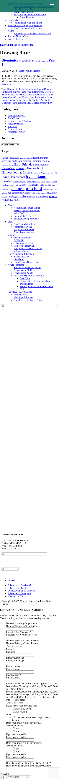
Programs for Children (24, 270)
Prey (50, 102)
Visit (10, 221)
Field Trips (25, 278)
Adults (11, 31)
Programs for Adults (23, 273)
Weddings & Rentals (23, 297)
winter (53, 196)
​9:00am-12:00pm (23, 708)
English (15, 777)
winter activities (11, 199)
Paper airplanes (19, 102)
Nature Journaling (24, 100)
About (11, 205)
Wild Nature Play (42, 197)
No (17, 731)
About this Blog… (16, 115)
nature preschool (27, 188)
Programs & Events (23, 227)
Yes (17, 728)
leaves (43, 182)
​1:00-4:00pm (21, 711)
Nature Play (39, 100)
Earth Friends (25, 70)
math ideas (26, 185)
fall (17, 168)
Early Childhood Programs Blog (16, 45)
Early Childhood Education (21, 254)
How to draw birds (31, 97)
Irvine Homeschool (13, 176)
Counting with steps (34, 89)
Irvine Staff (19, 213)
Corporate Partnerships (24, 245)
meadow (35, 185)
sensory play (30, 193)
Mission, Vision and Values (27, 210)
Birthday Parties (21, 294)
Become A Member (23, 237)
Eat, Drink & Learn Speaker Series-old (32, 33)
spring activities (17, 196)
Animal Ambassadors (24, 232)
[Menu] (52, 6)
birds (21, 89)
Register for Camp (16, 39)
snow (54, 193)
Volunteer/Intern (21, 251)
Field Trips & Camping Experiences (25, 25)
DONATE (19, 240)
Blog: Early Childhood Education (30, 14)
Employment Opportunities (26, 218)
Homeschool (26, 94)
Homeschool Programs (39, 173)
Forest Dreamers (27, 17)
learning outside (33, 181)
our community (16, 192)
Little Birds (19, 259)
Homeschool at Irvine (43, 94)
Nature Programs (16, 264)
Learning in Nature (19, 182)
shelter (38, 193)
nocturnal (46, 189)
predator (44, 102)
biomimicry (39, 160)
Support (11, 235)
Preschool (37, 70)
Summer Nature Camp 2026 (27, 267)
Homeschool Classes (11, 97)
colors (11, 165)
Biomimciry (13, 89)
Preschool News (15, 129)
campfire (5, 165)
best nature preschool (22, 160)
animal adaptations (10, 158)
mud (49, 185)
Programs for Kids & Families (28, 22)
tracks (29, 196)
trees (33, 196)
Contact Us (13, 580)
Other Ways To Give (23, 243)
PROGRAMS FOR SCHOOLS (29, 275)
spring (5, 196)
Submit (4, 774)
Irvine (43, 97)
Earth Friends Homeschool (33, 92)
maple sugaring (15, 185)
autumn (35, 157)
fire (20, 169)
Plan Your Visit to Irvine (25, 224)
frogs (24, 168)
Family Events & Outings (20, 121)
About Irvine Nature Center (27, 208)
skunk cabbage (46, 193)
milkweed (43, 185)
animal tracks (25, 158)
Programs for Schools (24, 229)
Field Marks (14, 94)
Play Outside (33, 102)
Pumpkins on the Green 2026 (28, 248)
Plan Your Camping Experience (29, 28)
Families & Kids (15, 20)
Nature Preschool (22, 256)
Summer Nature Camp (18, 36)
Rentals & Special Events (20, 292)
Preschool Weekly (16, 132)
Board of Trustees (22, 216)
